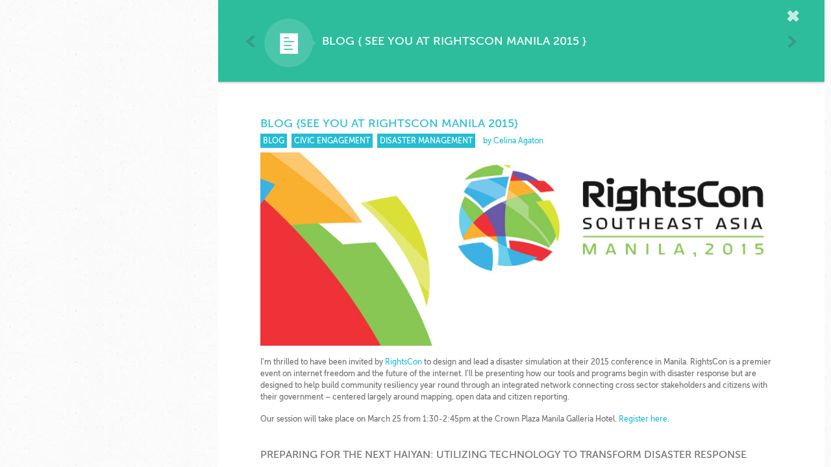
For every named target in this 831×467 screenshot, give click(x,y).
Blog (338, 40)
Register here (643, 419)
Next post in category (791, 41)
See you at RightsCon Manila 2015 (472, 40)
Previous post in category (251, 41)
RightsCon (403, 361)
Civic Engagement (332, 140)
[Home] (795, 16)
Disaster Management (426, 140)
